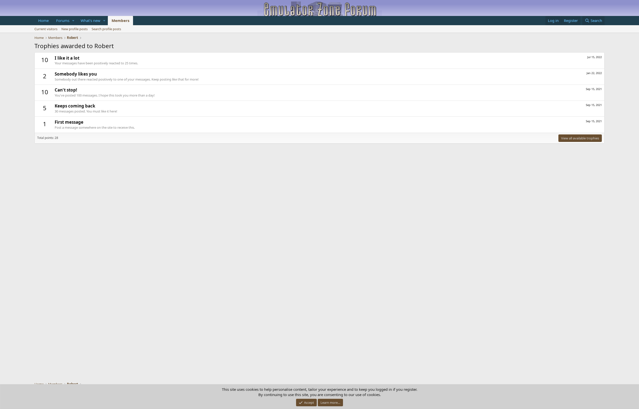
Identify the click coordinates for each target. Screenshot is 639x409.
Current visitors (45, 29)
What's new (90, 20)
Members (120, 20)
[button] (73, 20)
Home (43, 20)
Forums (62, 20)
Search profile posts (106, 29)
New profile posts (74, 29)
